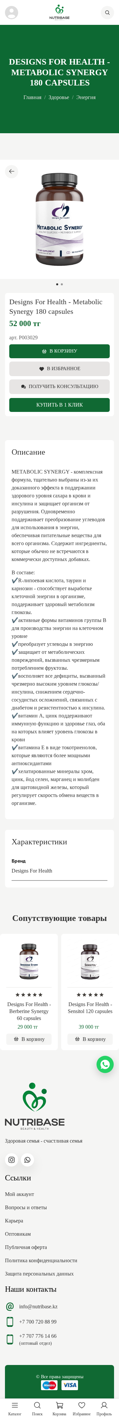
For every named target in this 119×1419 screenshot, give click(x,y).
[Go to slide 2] (62, 284)
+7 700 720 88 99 (38, 1322)
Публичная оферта (26, 1247)
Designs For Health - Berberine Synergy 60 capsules (29, 1011)
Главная (32, 97)
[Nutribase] (59, 12)
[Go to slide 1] (57, 284)
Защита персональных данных (39, 1274)
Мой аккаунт (19, 1194)
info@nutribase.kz (38, 1306)
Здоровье (59, 97)
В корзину (63, 351)
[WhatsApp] (105, 1064)
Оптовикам (18, 1234)
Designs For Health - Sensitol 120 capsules (90, 1007)
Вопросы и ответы (26, 1207)
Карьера (14, 1220)
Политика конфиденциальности (41, 1260)
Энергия (86, 97)
